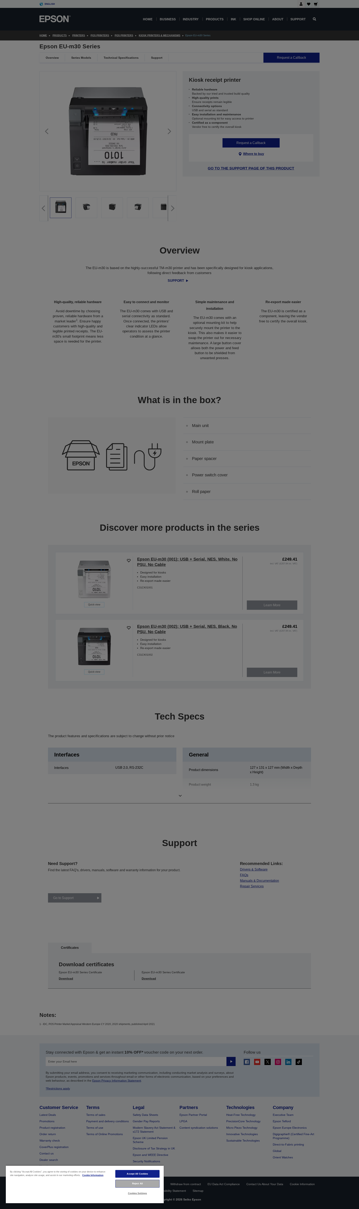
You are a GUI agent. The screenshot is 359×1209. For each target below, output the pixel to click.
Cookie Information (92, 1175)
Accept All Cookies (137, 1173)
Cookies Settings (137, 1193)
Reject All (137, 1183)
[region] (85, 1184)
